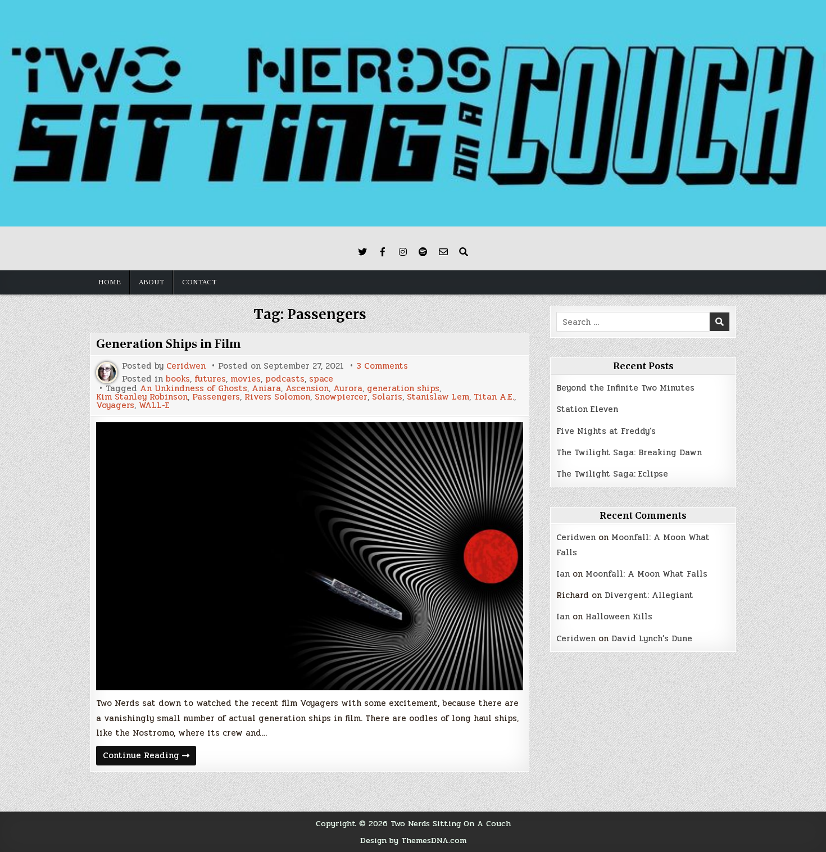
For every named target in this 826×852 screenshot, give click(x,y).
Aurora (347, 388)
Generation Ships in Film (168, 344)
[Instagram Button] (403, 252)
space (321, 379)
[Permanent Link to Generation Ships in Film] (309, 556)
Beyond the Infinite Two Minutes (625, 388)
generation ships (403, 388)
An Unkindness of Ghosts (193, 388)
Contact (199, 282)
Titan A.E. (494, 397)
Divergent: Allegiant (649, 595)
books (178, 379)
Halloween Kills (619, 616)
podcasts (285, 379)
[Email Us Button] (443, 252)
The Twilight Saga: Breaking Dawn (629, 452)
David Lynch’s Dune (651, 638)
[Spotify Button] (423, 252)
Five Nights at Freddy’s (606, 431)
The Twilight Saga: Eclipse (612, 474)
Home (109, 282)
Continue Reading (149, 756)
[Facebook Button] (383, 252)
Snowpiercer (341, 397)
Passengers (216, 397)
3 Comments (382, 366)
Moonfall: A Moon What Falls (646, 574)
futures (210, 379)
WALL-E (154, 405)
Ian (563, 574)
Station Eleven (587, 409)
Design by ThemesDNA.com (413, 840)
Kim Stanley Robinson (142, 397)
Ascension (307, 388)
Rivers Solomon (277, 397)
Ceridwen (186, 366)
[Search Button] (463, 252)
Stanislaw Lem (438, 397)
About (151, 282)
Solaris (387, 397)
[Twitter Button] (362, 252)
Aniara (266, 388)
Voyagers (115, 405)
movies (245, 379)
